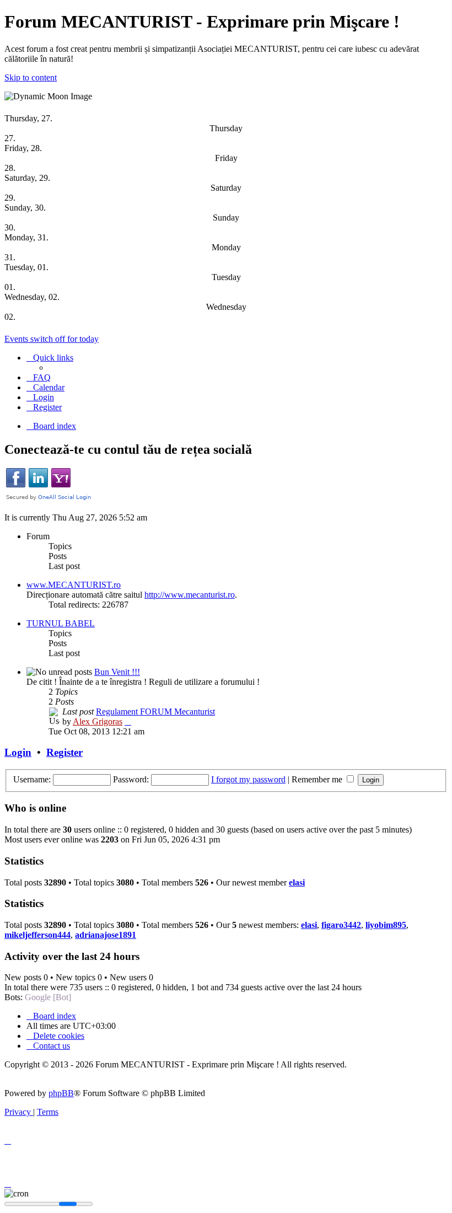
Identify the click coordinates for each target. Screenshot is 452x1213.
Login (17, 752)
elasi (297, 882)
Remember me (318, 779)
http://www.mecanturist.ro (189, 594)
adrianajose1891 (105, 935)
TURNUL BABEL (60, 623)
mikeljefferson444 (37, 935)
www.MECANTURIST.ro (73, 584)
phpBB (61, 1093)
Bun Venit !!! (117, 672)
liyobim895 (385, 925)
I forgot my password (248, 779)
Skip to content (30, 77)
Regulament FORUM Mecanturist (155, 711)
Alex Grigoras (97, 721)
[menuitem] (38, 377)
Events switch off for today (51, 338)
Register (64, 752)
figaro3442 (341, 925)
